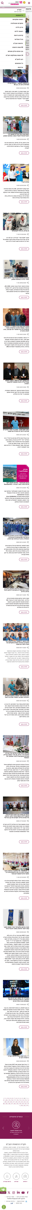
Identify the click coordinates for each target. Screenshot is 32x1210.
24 (22, 1102)
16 (17, 1100)
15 (20, 1100)
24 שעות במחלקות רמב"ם (14, 55)
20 (6, 1100)
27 (13, 1102)
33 (23, 1103)
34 (20, 1103)
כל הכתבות (19, 15)
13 (25, 1100)
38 (9, 1103)
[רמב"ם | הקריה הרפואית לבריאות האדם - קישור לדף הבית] (15, 3)
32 (25, 1103)
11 (5, 1098)
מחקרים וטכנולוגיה (17, 23)
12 (28, 1100)
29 (8, 1102)
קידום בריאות (18, 35)
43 (22, 1105)
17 (14, 1100)
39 (6, 1103)
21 (3, 1100)
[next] (4, 1128)
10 (8, 1098)
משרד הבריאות (10, 1197)
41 (27, 1105)
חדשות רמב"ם (18, 43)
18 (12, 1100)
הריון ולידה (19, 27)
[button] (13, 10)
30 (5, 1102)
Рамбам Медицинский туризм (16, 1198)
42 (24, 1105)
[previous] (28, 1128)
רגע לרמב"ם (19, 59)
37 (12, 1103)
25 (19, 1102)
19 (9, 1100)
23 (24, 1102)
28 (11, 1102)
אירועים (20, 67)
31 (28, 1103)
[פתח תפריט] (29, 3)
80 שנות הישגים (17, 47)
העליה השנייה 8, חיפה (22, 1197)
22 (27, 1102)
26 (16, 1102)
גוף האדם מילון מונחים (15, 51)
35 (17, 1103)
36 (14, 1103)
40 (3, 1103)
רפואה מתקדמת (18, 19)
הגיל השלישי (19, 39)
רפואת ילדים (19, 31)
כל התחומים (19, 63)
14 (23, 1100)
